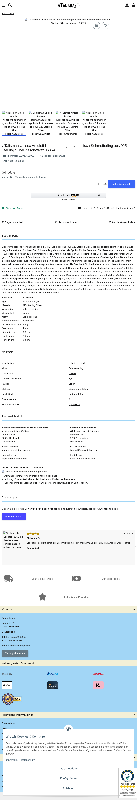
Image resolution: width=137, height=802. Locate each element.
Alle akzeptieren (68, 768)
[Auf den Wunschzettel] (105, 25)
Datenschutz (28, 759)
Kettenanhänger (77, 394)
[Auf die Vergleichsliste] (96, 25)
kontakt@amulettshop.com (16, 645)
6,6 (70, 378)
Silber (72, 383)
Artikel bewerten (13, 516)
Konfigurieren (68, 778)
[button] (127, 5)
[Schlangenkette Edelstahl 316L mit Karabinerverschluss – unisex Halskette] (13, 547)
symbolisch (74, 404)
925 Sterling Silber (78, 389)
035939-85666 (18, 637)
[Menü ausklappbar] (3, 5)
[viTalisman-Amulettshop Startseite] (68, 5)
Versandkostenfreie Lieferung (30, 177)
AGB (4, 728)
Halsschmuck (58, 155)
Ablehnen (68, 788)
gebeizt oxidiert (77, 363)
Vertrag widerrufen (15, 653)
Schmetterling (76, 368)
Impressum (12, 759)
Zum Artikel (33, 548)
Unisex (72, 373)
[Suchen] (10, 5)
